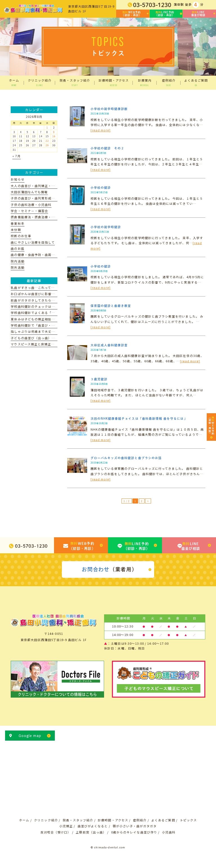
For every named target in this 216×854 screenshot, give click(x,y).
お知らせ (17, 179)
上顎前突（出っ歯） (91, 832)
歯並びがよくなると (93, 826)
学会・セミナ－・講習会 (29, 211)
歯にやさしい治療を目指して (33, 242)
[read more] (101, 130)
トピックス (188, 820)
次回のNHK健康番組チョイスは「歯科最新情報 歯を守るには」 (139, 418)
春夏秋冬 (17, 223)
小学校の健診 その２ (108, 148)
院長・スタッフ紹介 (78, 820)
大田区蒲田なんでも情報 (29, 192)
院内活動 (17, 261)
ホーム (24, 820)
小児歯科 (169, 832)
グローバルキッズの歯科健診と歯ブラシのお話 (126, 458)
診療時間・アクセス (113, 820)
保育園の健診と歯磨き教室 (111, 305)
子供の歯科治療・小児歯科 (31, 205)
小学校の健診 (101, 187)
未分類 (16, 230)
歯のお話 (17, 248)
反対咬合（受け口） (55, 832)
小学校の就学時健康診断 (109, 108)
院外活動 (17, 267)
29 (47, 145)
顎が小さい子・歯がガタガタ (135, 826)
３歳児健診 (99, 379)
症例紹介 (140, 820)
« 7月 (16, 156)
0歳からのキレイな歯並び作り (134, 832)
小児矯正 (66, 826)
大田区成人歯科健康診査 (109, 345)
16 (54, 136)
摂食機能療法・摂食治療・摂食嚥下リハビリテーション (53, 217)
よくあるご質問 (163, 820)
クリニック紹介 (46, 820)
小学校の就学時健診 (106, 227)
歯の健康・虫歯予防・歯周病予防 (36, 255)
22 (47, 140)
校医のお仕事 (21, 236)
